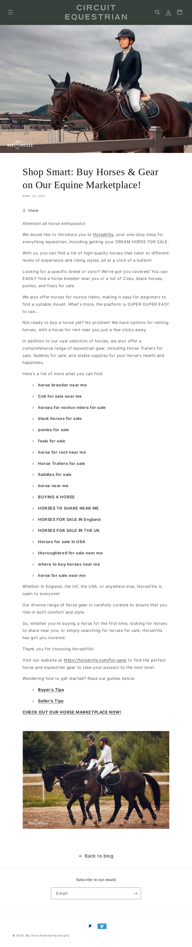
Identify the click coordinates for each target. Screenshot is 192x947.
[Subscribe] (135, 893)
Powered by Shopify (55, 935)
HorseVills (103, 234)
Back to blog (99, 856)
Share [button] (33, 210)
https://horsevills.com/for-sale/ (95, 660)
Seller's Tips (51, 700)
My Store (32, 935)
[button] (10, 12)
